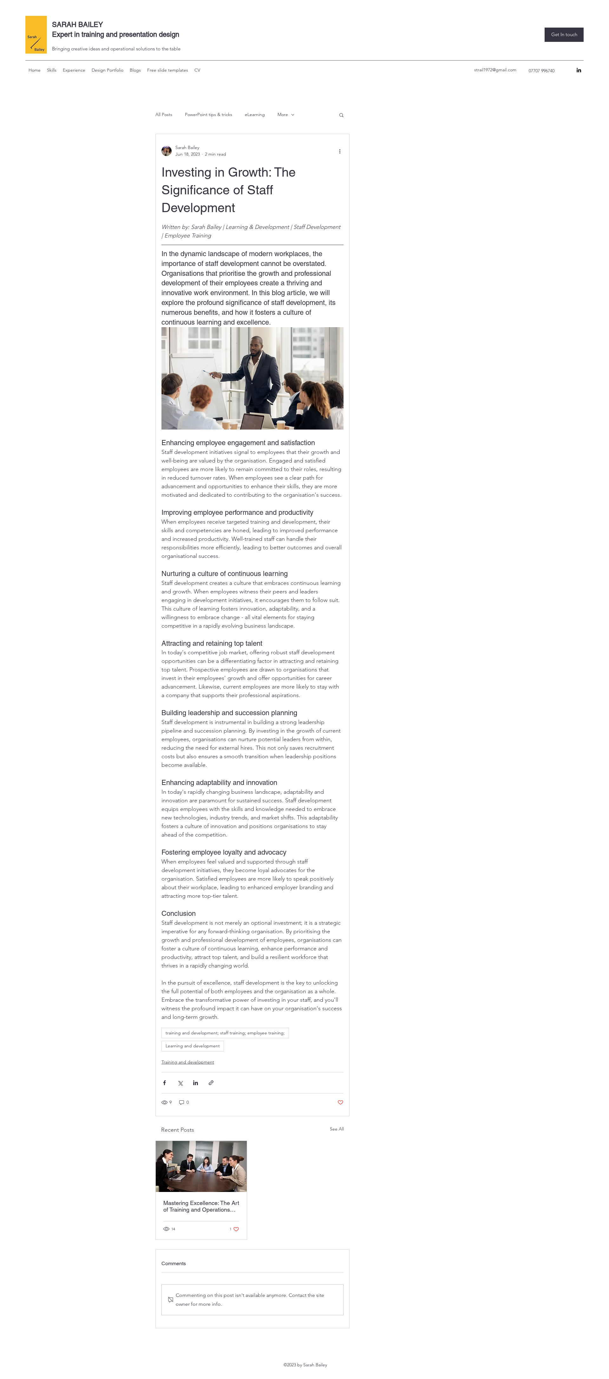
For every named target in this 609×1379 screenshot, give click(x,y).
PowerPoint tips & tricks (208, 114)
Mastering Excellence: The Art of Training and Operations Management (201, 1206)
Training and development (187, 1062)
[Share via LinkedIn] (196, 1083)
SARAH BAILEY (77, 25)
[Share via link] (211, 1083)
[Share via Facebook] (164, 1083)
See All (337, 1129)
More (283, 114)
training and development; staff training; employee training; (225, 1033)
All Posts (163, 114)
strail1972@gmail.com (495, 70)
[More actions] (340, 151)
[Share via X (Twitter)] (180, 1083)
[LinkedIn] (579, 70)
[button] (52, 70)
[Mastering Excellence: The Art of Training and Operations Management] (201, 1166)
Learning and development (193, 1046)
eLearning (255, 114)
